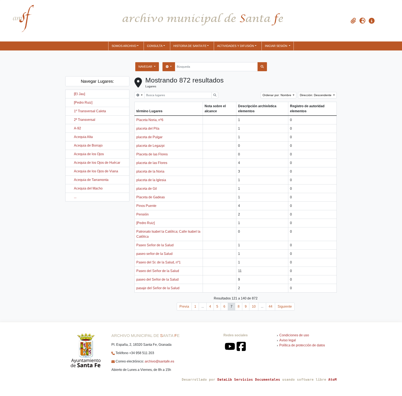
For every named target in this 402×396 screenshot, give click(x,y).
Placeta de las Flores (152, 154)
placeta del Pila (147, 128)
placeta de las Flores (151, 163)
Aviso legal (287, 340)
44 (270, 306)
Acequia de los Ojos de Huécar (97, 162)
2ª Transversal (84, 119)
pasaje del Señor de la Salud (157, 288)
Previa (184, 306)
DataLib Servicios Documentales (248, 380)
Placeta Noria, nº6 (149, 120)
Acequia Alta (83, 137)
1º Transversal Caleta (90, 111)
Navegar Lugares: (97, 81)
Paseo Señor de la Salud (155, 245)
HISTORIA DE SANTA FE (189, 46)
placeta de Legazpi (150, 145)
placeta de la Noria (150, 171)
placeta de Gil (146, 188)
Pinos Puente (146, 206)
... (75, 197)
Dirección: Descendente (316, 95)
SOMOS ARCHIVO (124, 46)
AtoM (332, 380)
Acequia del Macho (88, 188)
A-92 (77, 128)
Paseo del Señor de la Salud (157, 271)
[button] (353, 20)
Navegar (145, 66)
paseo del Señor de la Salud (157, 279)
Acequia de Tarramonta (91, 180)
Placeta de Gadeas (150, 197)
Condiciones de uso (294, 335)
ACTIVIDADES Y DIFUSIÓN (235, 46)
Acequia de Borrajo (88, 145)
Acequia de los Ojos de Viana (96, 171)
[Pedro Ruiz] (83, 102)
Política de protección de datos (302, 345)
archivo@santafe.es (159, 361)
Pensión (142, 214)
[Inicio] (20, 20)
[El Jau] (79, 94)
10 (254, 306)
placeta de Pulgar (149, 137)
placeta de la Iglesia (151, 180)
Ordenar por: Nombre (277, 95)
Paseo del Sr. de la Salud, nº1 (158, 262)
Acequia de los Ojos (89, 154)
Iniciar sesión (276, 46)
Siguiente (285, 306)
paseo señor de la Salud (154, 253)
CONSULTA (154, 46)
